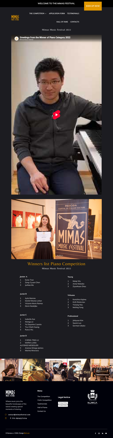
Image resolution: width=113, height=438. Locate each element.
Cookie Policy (63, 405)
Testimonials (73, 13)
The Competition (43, 396)
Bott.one (26, 433)
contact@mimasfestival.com (19, 414)
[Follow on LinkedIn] (102, 433)
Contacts (74, 22)
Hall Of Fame (62, 22)
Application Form (57, 13)
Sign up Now (93, 6)
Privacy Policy (63, 403)
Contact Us (41, 411)
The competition (36, 13)
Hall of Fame (42, 407)
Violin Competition (44, 400)
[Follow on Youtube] (106, 433)
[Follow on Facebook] (95, 433)
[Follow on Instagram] (99, 433)
